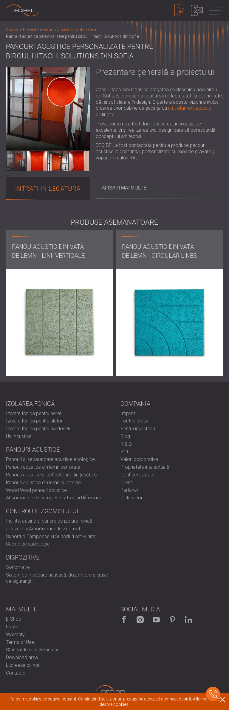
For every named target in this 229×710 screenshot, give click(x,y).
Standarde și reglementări (33, 649)
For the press (134, 421)
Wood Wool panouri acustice (36, 490)
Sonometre (18, 567)
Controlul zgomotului (42, 511)
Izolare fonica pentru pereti (34, 413)
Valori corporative (139, 459)
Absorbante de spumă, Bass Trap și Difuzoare (53, 498)
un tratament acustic (189, 108)
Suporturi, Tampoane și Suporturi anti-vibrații (52, 536)
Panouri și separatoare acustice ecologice (50, 459)
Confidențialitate (137, 475)
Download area (22, 657)
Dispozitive (22, 557)
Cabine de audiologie (28, 544)
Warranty (15, 634)
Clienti (126, 482)
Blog (125, 436)
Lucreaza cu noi (22, 665)
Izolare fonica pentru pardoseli (38, 428)
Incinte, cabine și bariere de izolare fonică (49, 521)
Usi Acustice (19, 436)
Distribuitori (131, 498)
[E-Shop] (179, 10)
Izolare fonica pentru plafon (35, 421)
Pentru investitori (137, 428)
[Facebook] (124, 619)
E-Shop (13, 619)
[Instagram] (140, 619)
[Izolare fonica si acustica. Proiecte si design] (22, 10)
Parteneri (129, 490)
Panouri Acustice (33, 449)
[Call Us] (213, 694)
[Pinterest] (172, 619)
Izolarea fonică (30, 403)
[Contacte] (197, 10)
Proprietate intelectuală (144, 467)
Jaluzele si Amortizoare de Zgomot (43, 529)
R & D (126, 444)
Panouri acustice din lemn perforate (43, 467)
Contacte (15, 673)
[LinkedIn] (188, 619)
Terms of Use (20, 642)
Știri (124, 451)
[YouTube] (156, 619)
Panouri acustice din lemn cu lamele (43, 482)
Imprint (127, 413)
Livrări (12, 627)
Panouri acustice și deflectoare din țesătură (51, 475)
